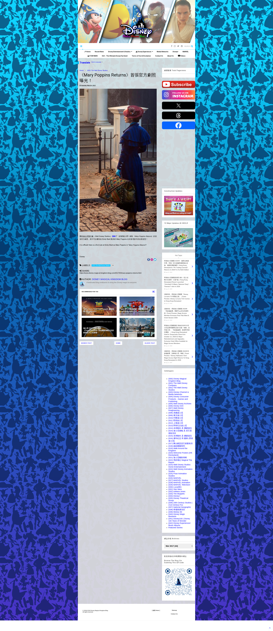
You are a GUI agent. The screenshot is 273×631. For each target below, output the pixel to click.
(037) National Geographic (179, 507)
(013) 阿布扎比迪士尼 (177, 426)
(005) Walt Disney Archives (179, 404)
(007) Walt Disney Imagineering (176, 409)
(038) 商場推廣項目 (176, 510)
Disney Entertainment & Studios (119, 52)
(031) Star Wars (175, 489)
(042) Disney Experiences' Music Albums (179, 524)
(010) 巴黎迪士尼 (175, 418)
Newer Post (86, 343)
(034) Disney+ (174, 496)
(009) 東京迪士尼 (175, 415)
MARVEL (186, 52)
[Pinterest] (182, 46)
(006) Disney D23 (175, 406)
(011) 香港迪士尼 (175, 420)
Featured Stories (175, 528)
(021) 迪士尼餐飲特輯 (177, 457)
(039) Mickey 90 (175, 512)
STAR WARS (93, 56)
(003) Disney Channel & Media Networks (178, 393)
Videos (182, 56)
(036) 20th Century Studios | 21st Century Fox (180, 504)
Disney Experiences (144, 52)
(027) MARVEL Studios (178, 480)
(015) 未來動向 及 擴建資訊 (180, 436)
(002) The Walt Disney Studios (97, 70)
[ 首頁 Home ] (156, 610)
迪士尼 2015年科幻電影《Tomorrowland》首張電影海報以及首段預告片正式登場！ (98, 330)
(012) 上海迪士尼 (175, 423)
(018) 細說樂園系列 (176, 446)
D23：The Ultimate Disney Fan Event (115, 56)
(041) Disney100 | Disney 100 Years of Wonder (179, 520)
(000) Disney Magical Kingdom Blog (177, 380)
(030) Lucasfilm (175, 487)
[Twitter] (178, 46)
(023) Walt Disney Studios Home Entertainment (179, 466)
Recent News (99, 52)
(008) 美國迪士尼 (175, 413)
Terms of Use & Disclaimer (141, 56)
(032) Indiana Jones (176, 491)
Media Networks (162, 52)
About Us (170, 56)
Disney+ (175, 52)
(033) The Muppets (176, 494)
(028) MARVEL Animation (179, 482)
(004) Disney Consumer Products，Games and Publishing (178, 399)
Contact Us (159, 56)
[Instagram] (175, 46)
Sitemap (174, 610)
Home (88, 52)
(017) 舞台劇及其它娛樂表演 (180, 443)
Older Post (150, 343)
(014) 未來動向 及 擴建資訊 (180, 428)
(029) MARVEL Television (179, 485)
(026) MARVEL (174, 478)
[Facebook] (171, 46)
